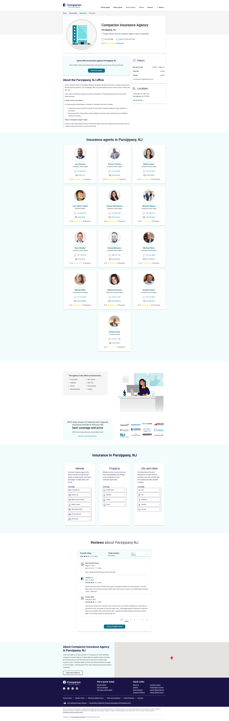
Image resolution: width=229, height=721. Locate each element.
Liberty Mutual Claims (157, 692)
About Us (136, 685)
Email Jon (82, 175)
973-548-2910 (81, 213)
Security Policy (80, 698)
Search (161, 7)
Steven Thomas (114, 164)
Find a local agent (102, 687)
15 (142, 620)
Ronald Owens (149, 290)
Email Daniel (116, 343)
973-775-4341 (81, 297)
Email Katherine (116, 301)
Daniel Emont (114, 332)
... (138, 620)
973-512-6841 (116, 171)
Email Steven (116, 175)
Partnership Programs (157, 687)
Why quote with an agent (104, 690)
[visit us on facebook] (64, 688)
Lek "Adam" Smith (80, 206)
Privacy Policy (67, 698)
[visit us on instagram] (73, 688)
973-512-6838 (150, 255)
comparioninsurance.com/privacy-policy (73, 712)
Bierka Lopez (148, 164)
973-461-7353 (116, 339)
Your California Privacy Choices (77, 703)
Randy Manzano (114, 248)
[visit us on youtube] (77, 688)
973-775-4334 (150, 171)
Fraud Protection (129, 698)
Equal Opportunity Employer (78, 717)
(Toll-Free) (127, 39)
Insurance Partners (139, 692)
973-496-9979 (116, 213)
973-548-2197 (150, 213)
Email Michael (150, 259)
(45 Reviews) (120, 43)
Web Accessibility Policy (96, 698)
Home (65, 13)
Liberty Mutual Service (157, 690)
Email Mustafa (150, 217)
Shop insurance (130, 7)
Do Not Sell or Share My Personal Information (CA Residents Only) (110, 703)
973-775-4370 (81, 255)
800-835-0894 (101, 685)
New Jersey (83, 13)
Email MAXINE (81, 301)
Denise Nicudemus (114, 206)
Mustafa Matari (148, 206)
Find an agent (105, 7)
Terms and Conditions (113, 698)
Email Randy (116, 259)
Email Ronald (150, 301)
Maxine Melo (80, 290)
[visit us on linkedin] (68, 688)
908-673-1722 (116, 255)
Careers (150, 7)
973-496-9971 (81, 171)
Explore (141, 7)
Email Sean (81, 259)
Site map (140, 698)
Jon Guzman (80, 164)
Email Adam (81, 217)
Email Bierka (150, 175)
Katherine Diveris (114, 290)
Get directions (137, 100)
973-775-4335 (150, 297)
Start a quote (117, 7)
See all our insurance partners (87, 436)
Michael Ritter (149, 248)
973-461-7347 (116, 297)
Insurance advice (155, 685)
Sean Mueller (80, 248)
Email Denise (116, 217)
